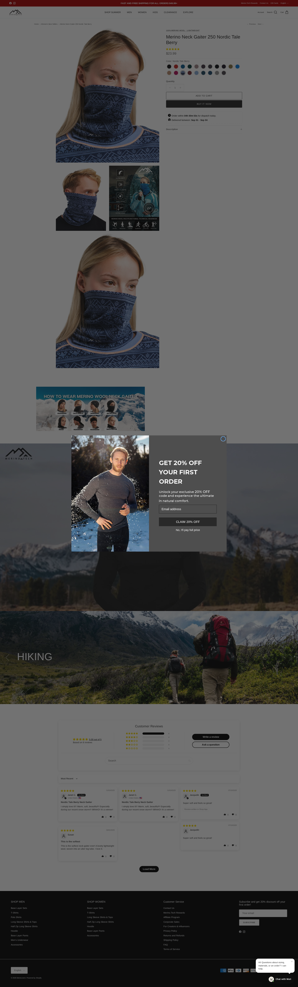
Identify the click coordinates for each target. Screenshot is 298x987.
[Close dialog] (223, 439)
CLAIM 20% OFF (188, 522)
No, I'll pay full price (188, 530)
